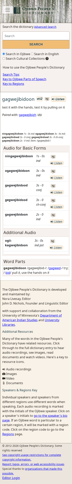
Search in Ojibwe (17, 54)
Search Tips (11, 74)
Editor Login (11, 478)
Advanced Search (45, 27)
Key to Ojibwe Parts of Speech (24, 79)
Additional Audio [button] (19, 232)
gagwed (55, 268)
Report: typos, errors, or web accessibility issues (33, 464)
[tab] (36, 148)
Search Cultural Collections (25, 58)
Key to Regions (13, 84)
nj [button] (47, 99)
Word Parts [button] (14, 261)
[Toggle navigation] (7, 10)
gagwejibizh (27, 115)
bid (8, 273)
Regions (8, 434)
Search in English (46, 54)
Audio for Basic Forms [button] (24, 148)
